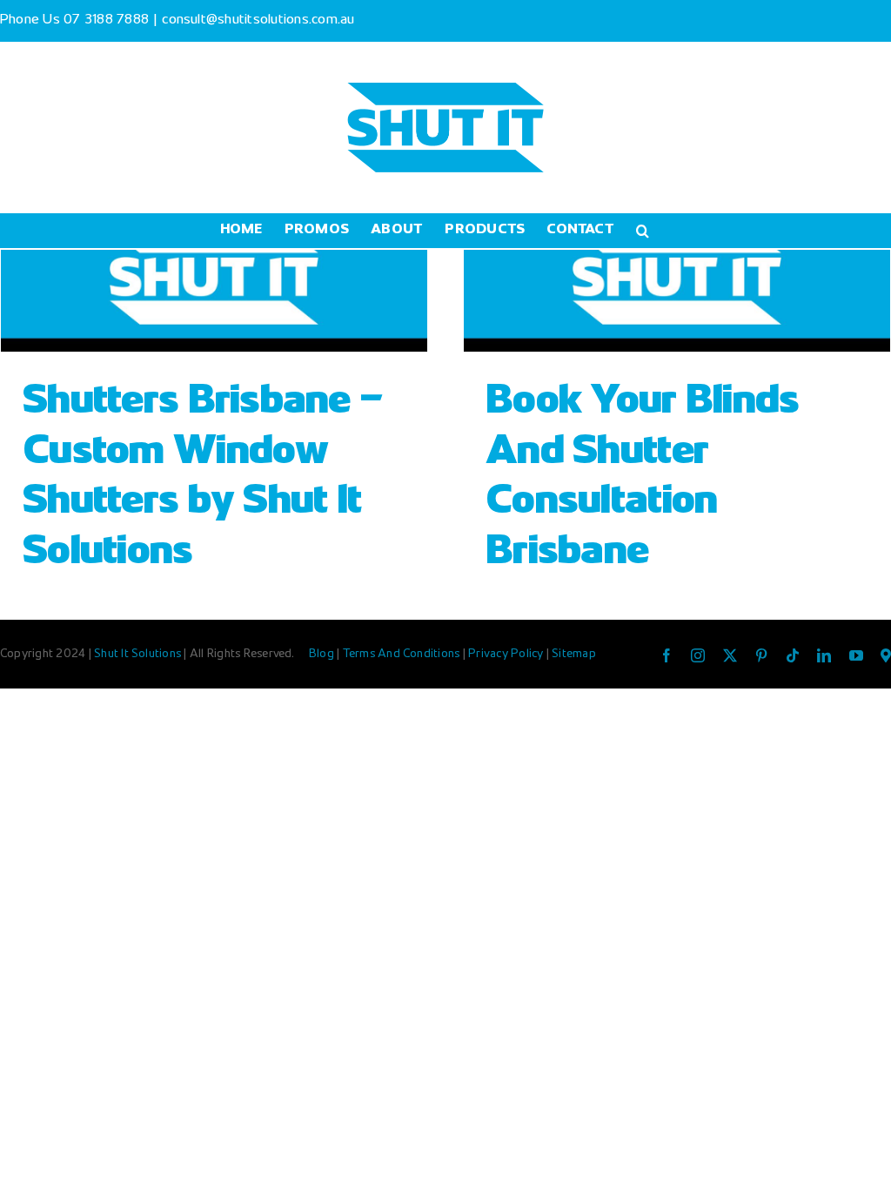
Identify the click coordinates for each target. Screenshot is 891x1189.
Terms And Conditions (403, 654)
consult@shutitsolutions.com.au (258, 20)
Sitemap (574, 654)
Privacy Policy (507, 654)
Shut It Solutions (137, 654)
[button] (642, 230)
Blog (323, 654)
